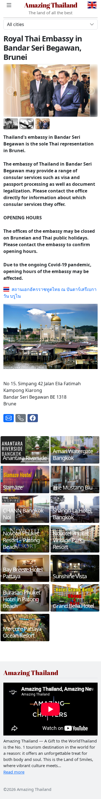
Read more (13, 772)
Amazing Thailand (50, 5)
